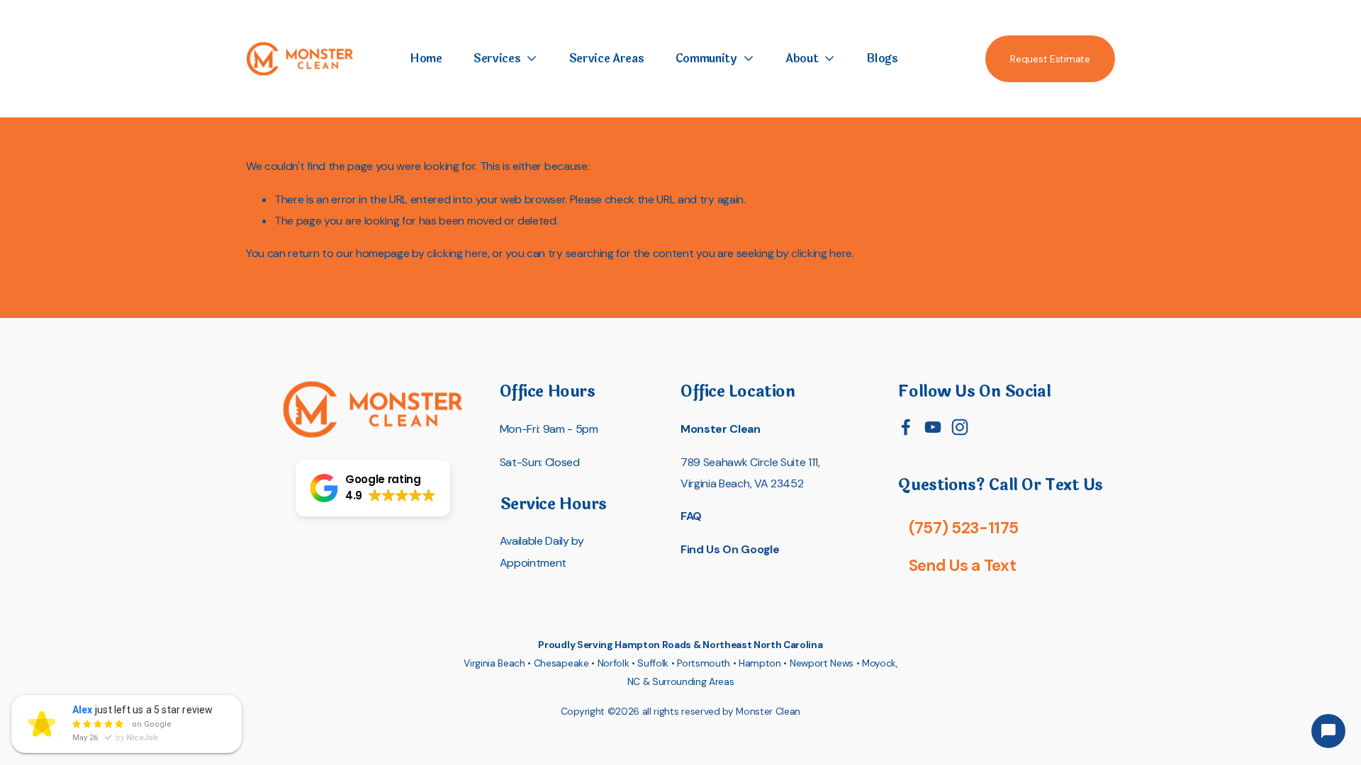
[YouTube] (932, 427)
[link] (505, 58)
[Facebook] (905, 427)
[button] (373, 488)
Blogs (881, 58)
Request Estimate (1050, 58)
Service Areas (606, 58)
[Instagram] (959, 427)
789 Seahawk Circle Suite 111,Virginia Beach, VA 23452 (750, 473)
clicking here (457, 253)
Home (426, 58)
